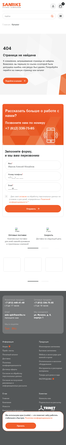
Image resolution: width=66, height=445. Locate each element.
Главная (5, 398)
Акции (5, 346)
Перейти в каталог (13, 81)
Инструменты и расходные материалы (50, 369)
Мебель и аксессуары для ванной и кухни (50, 355)
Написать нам (45, 398)
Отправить (31, 208)
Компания (6, 402)
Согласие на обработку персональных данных (12, 374)
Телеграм (7, 328)
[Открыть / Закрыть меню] (61, 16)
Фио (10, 163)
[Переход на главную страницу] (11, 5)
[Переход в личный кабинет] (53, 6)
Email (10, 185)
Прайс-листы (8, 350)
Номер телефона (15, 174)
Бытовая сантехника (47, 350)
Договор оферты (9, 369)
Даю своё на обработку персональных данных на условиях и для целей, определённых (34, 199)
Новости (6, 406)
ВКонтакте (14, 328)
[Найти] (52, 16)
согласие (23, 196)
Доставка (6, 358)
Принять (21, 425)
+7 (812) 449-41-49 (14, 302)
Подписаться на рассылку (50, 402)
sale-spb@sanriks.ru (15, 314)
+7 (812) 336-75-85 (19, 128)
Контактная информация (12, 410)
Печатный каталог (10, 354)
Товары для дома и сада (49, 375)
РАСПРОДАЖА (45, 379)
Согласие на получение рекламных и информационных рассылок (14, 383)
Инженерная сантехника (49, 346)
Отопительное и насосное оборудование (50, 362)
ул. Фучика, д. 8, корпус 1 (42, 316)
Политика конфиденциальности (38, 418)
